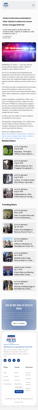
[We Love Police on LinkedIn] (5, 360)
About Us (17, 380)
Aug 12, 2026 (18, 177)
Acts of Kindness (20, 239)
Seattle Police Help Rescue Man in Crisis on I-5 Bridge (23, 260)
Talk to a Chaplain (19, 323)
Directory (28, 378)
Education (7, 380)
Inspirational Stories (22, 267)
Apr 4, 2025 (18, 255)
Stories (17, 376)
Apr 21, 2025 (18, 241)
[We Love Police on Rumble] (14, 360)
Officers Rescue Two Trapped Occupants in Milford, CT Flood (23, 168)
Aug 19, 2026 (18, 149)
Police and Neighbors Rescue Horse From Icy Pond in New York (24, 232)
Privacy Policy (19, 402)
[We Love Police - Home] (11, 340)
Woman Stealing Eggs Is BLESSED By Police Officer (24, 288)
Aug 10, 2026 (18, 191)
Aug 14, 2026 (18, 163)
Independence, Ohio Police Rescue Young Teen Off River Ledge (23, 196)
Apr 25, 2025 (18, 227)
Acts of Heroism (20, 147)
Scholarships (7, 384)
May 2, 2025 (18, 213)
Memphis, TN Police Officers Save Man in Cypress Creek (23, 153)
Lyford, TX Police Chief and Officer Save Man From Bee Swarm (24, 182)
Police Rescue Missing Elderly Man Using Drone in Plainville (23, 274)
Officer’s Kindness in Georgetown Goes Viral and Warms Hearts (24, 246)
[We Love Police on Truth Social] (18, 360)
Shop (5, 373)
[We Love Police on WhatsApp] (9, 360)
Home (16, 373)
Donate (6, 376)
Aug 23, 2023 (18, 284)
